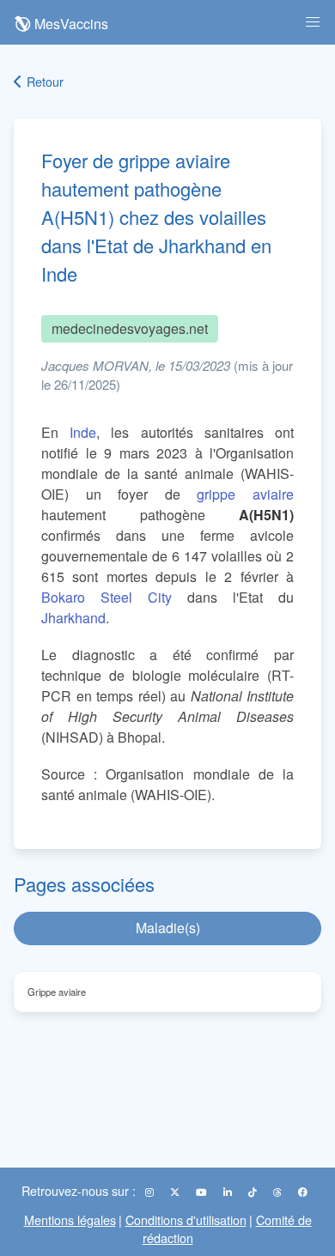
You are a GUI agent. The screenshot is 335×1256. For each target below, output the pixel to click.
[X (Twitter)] (176, 1191)
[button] (312, 22)
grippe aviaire (245, 494)
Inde (83, 432)
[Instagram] (150, 1191)
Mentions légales (70, 1219)
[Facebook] (302, 1191)
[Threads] (278, 1191)
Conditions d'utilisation (186, 1219)
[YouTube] (202, 1191)
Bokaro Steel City (106, 597)
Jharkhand (73, 618)
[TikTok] (253, 1191)
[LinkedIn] (228, 1191)
